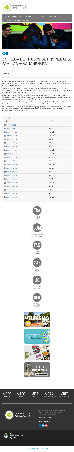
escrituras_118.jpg (11, 150)
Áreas (7, 20)
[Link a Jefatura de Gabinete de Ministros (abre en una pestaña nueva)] (13, 435)
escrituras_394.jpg (11, 172)
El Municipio (28, 16)
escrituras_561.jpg (11, 190)
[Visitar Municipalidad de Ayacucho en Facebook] (40, 425)
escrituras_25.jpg (11, 139)
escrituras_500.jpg (11, 186)
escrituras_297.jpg (11, 161)
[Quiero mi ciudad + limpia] (37, 336)
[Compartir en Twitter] (3, 53)
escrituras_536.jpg (11, 197)
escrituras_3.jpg (11, 125)
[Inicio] (16, 7)
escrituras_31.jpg (11, 143)
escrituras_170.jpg (11, 154)
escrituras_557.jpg (11, 179)
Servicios (41, 16)
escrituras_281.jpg (11, 157)
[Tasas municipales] (37, 247)
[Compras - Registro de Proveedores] (37, 230)
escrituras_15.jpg (11, 132)
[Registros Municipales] (37, 369)
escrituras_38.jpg (11, 146)
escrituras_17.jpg (11, 136)
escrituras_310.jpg (11, 164)
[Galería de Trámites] (37, 212)
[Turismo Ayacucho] (37, 319)
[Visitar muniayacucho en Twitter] (43, 425)
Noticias (17, 20)
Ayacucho (16, 16)
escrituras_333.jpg (11, 168)
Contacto (26, 20)
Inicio (7, 16)
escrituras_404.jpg (11, 175)
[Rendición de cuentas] (37, 299)
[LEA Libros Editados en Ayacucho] (37, 353)
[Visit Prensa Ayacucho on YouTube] (46, 425)
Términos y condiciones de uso (37, 448)
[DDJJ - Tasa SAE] (37, 265)
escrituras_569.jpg (11, 193)
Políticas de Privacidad (45, 417)
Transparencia (54, 16)
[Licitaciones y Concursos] (37, 282)
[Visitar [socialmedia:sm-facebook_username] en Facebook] (6, 53)
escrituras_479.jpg (11, 182)
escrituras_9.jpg (11, 128)
